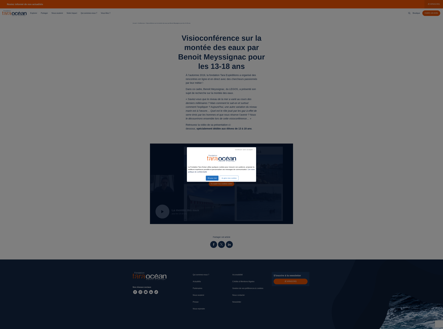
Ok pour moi (212, 178)
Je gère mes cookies (229, 178)
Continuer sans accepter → (245, 149)
